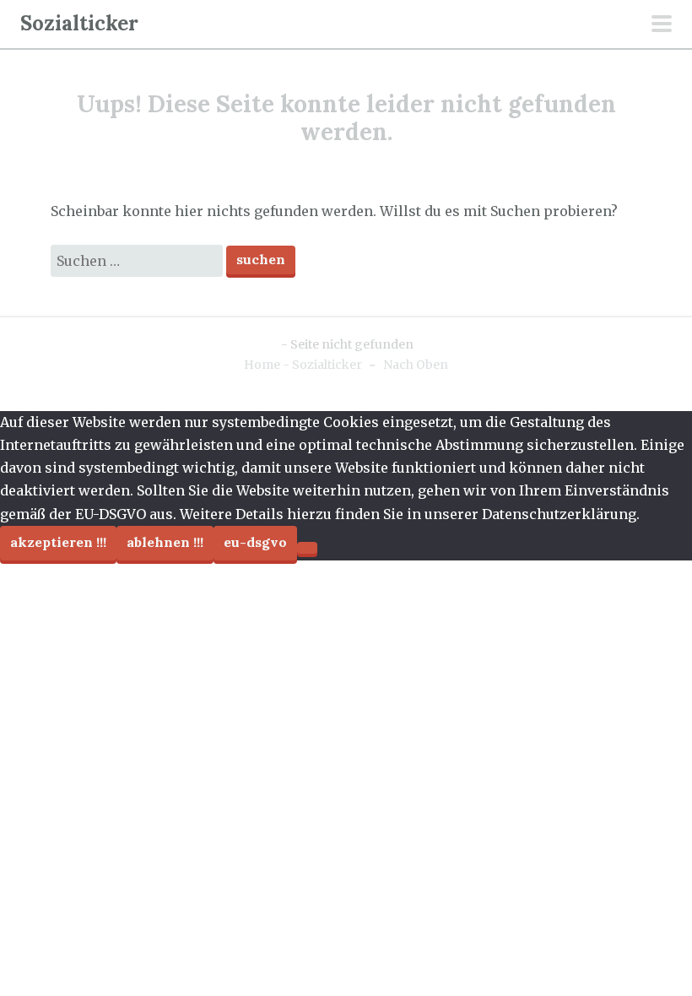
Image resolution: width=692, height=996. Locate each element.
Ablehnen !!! (165, 541)
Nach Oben (415, 364)
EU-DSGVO (255, 541)
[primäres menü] (661, 25)
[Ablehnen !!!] (307, 548)
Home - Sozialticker (303, 364)
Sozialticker (79, 23)
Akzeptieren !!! (58, 541)
